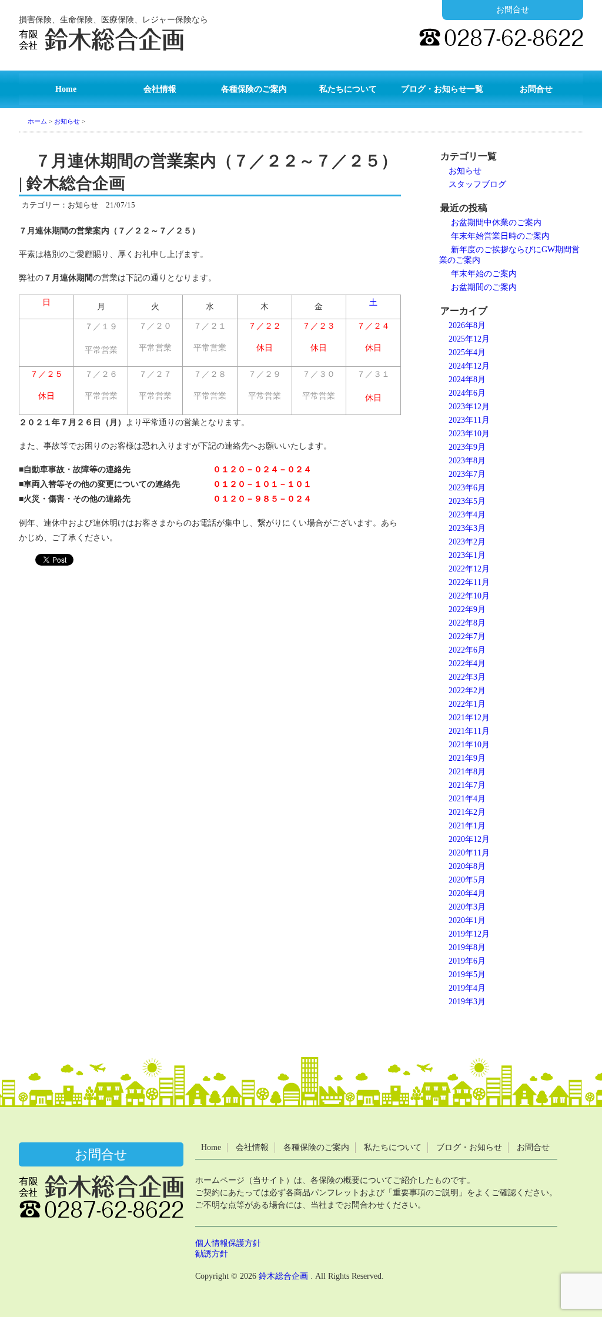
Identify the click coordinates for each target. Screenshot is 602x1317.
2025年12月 (469, 339)
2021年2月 (467, 812)
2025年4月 (467, 352)
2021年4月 (467, 798)
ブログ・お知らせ (469, 1147)
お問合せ (512, 9)
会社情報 (159, 89)
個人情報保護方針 (228, 1243)
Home (65, 89)
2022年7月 (467, 636)
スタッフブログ (477, 184)
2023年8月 (467, 460)
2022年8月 (467, 623)
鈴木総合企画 (283, 1276)
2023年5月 (467, 501)
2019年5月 (467, 974)
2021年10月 (469, 744)
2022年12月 (469, 568)
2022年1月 (467, 704)
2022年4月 (467, 663)
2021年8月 (467, 771)
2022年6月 (467, 650)
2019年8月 (467, 947)
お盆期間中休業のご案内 (496, 222)
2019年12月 (469, 934)
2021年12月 (469, 717)
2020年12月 (469, 839)
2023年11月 (469, 420)
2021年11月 (469, 731)
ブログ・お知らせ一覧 (442, 89)
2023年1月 (467, 555)
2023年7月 (467, 474)
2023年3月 (467, 528)
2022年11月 (469, 582)
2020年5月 (467, 879)
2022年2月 (467, 690)
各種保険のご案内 (254, 89)
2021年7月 (467, 785)
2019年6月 (467, 961)
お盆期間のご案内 (484, 287)
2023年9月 (467, 447)
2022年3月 (467, 677)
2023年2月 (467, 541)
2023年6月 (467, 487)
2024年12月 (469, 366)
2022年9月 (467, 609)
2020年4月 (467, 893)
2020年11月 (469, 852)
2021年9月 (467, 758)
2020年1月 (467, 920)
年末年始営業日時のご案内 (500, 236)
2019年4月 (467, 988)
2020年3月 (467, 906)
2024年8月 (467, 379)
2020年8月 (467, 866)
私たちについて (348, 89)
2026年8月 (467, 325)
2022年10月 (469, 595)
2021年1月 (467, 825)
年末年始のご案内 (484, 273)
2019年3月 (467, 1001)
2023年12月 (469, 406)
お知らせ (465, 170)
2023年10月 (469, 433)
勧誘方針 (211, 1253)
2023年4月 (467, 514)
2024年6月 (467, 393)
